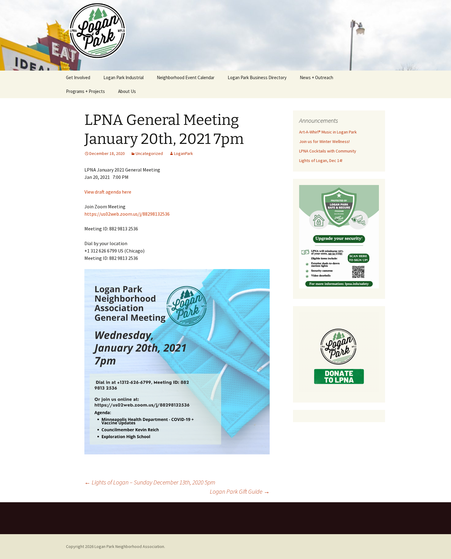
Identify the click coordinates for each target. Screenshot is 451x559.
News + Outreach (316, 77)
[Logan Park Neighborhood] (225, 35)
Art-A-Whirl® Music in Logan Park (328, 132)
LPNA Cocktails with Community (327, 151)
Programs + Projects (85, 91)
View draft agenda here (107, 192)
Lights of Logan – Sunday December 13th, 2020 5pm (149, 482)
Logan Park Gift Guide (240, 491)
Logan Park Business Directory (257, 77)
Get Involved (78, 77)
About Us (127, 91)
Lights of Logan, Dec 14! (320, 160)
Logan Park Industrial (123, 77)
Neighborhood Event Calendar (185, 77)
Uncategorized (149, 153)
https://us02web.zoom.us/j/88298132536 (127, 214)
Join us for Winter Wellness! (324, 141)
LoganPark (183, 153)
